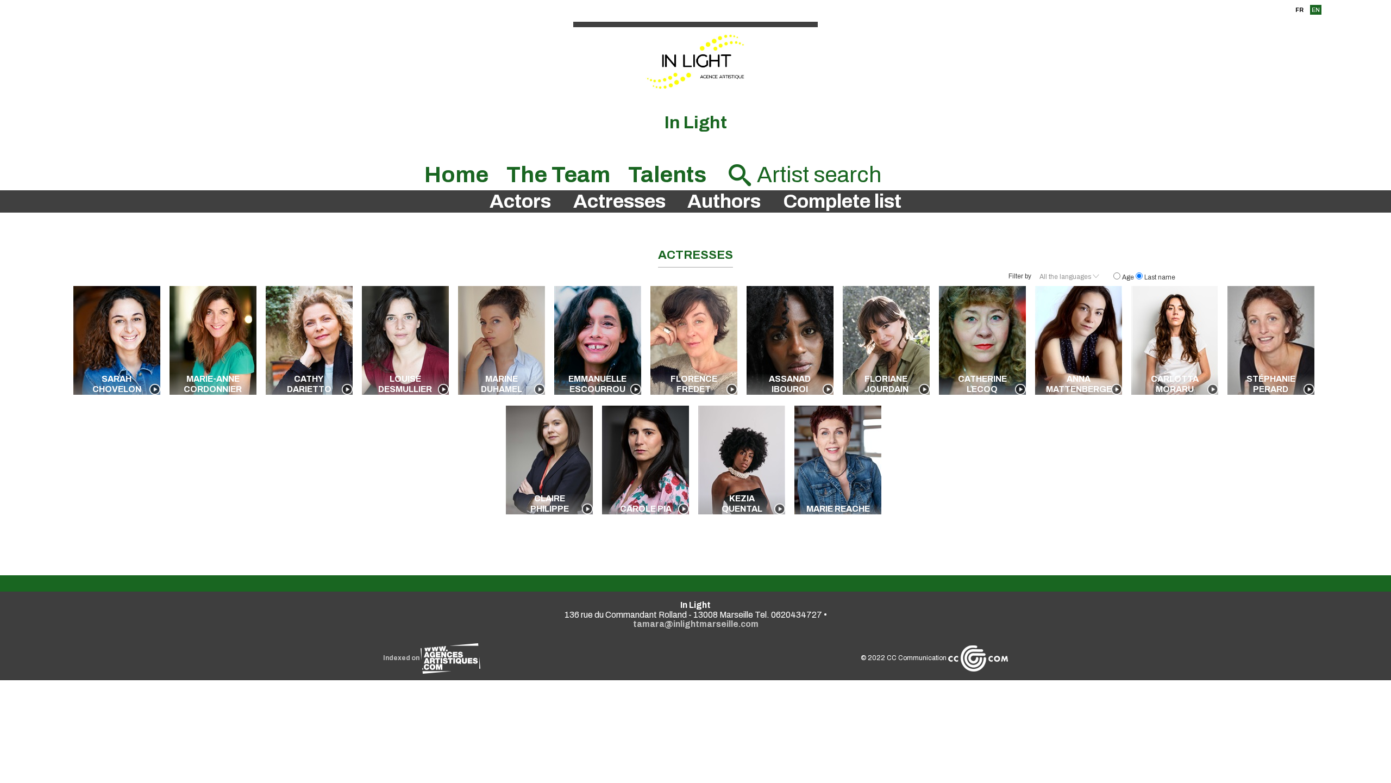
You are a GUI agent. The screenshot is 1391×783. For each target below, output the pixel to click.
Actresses (619, 201)
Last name (1159, 277)
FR (1299, 10)
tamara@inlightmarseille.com (696, 624)
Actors (520, 201)
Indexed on (402, 658)
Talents (667, 175)
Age (1128, 277)
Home (456, 175)
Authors (724, 201)
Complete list (842, 201)
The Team (558, 175)
